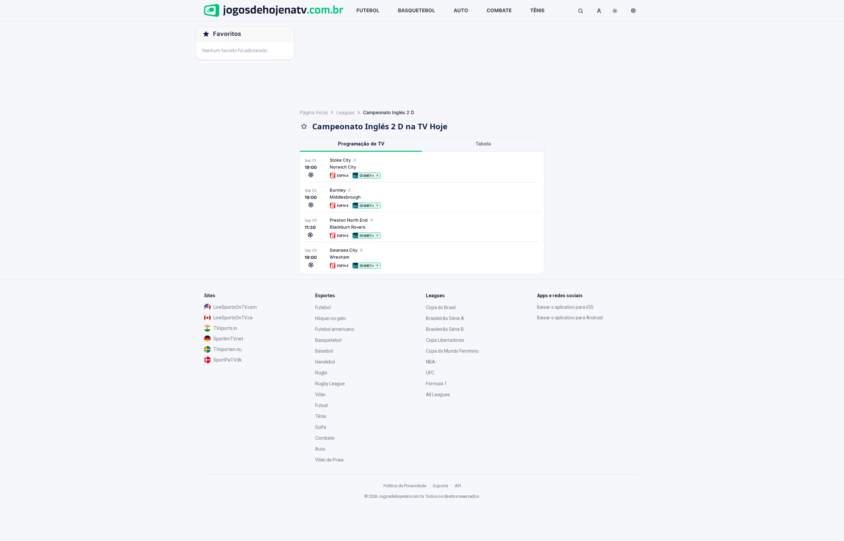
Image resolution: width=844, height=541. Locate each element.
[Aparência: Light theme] (615, 11)
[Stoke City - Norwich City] (422, 168)
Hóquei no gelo (330, 318)
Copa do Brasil (441, 307)
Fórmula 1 (436, 383)
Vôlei (320, 394)
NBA (430, 362)
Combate (325, 438)
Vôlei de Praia (329, 459)
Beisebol (324, 351)
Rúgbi (321, 372)
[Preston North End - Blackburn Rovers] (422, 228)
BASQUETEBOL (416, 10)
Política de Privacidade (404, 485)
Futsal (321, 405)
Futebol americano (334, 329)
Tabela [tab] (483, 144)
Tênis (320, 416)
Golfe (320, 427)
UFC (430, 372)
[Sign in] (599, 10)
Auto (320, 449)
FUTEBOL (367, 10)
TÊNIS (537, 10)
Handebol (325, 362)
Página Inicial (314, 112)
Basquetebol (328, 340)
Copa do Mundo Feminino (452, 351)
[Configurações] (633, 10)
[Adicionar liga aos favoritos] (304, 126)
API (458, 485)
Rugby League (330, 383)
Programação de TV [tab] (361, 144)
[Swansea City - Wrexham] (422, 258)
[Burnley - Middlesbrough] (422, 198)
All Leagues (438, 394)
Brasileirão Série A (445, 318)
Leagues (345, 112)
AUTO (461, 10)
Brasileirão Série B (445, 329)
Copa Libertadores (445, 340)
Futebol (323, 307)
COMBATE (499, 10)
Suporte (440, 485)
